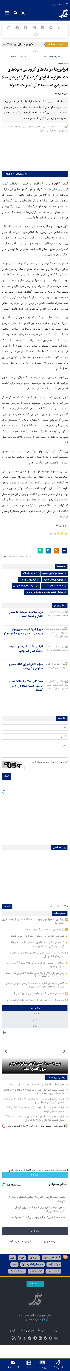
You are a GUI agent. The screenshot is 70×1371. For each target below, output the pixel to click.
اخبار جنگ (58, 1368)
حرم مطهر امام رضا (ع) (32, 1264)
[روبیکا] (59, 28)
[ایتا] (34, 28)
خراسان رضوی (53, 1271)
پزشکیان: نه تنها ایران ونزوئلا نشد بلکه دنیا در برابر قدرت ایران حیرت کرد (33, 921)
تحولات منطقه (56, 45)
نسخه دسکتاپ (35, 1283)
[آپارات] (36, 35)
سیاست (35, 51)
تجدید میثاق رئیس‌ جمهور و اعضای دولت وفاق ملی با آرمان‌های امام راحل (37, 954)
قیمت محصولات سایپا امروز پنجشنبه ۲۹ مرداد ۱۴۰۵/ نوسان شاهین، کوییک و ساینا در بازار (34, 1100)
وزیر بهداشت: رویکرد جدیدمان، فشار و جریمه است (25, 614)
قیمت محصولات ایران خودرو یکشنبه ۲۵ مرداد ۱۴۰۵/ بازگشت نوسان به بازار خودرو (33, 1109)
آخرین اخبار (13, 1368)
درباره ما (55, 1330)
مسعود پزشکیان (17, 1271)
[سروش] (25, 28)
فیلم (29, 1368)
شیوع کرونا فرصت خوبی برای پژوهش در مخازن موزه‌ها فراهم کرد (23, 631)
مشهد (14, 1264)
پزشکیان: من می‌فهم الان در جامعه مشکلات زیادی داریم (35, 1000)
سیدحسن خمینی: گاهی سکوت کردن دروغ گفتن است (37, 993)
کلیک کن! (35, 1175)
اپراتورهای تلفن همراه (53, 579)
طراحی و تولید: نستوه (33, 1319)
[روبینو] (51, 28)
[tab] (35, 1008)
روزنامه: (65, 905)
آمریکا (21, 1257)
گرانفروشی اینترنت (28, 579)
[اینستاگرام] (8, 28)
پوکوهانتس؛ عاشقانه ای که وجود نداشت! (43, 929)
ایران (12, 1257)
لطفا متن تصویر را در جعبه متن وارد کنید (50, 762)
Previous (64, 1051)
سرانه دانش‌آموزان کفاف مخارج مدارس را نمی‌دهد (26, 666)
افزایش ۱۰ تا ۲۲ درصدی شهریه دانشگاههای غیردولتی (26, 649)
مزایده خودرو (50, 1241)
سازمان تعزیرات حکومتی (24, 585)
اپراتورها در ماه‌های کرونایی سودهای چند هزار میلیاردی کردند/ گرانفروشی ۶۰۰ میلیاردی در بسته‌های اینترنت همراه (35, 78)
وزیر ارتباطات (29, 573)
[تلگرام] (17, 28)
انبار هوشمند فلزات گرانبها (19, 1241)
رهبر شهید (33, 1257)
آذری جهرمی (63, 63)
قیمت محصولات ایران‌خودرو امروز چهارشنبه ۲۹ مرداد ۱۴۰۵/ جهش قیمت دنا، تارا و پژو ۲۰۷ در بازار (34, 1118)
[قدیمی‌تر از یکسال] (56, 616)
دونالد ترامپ (54, 1264)
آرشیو (12, 1330)
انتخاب (7, 906)
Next (5, 1051)
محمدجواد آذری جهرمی (52, 573)
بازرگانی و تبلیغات (26, 1330)
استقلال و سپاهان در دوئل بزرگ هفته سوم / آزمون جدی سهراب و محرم (35, 964)
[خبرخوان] (14, 1338)
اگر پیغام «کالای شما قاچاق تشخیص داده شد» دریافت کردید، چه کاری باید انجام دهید (36, 944)
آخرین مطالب (60, 913)
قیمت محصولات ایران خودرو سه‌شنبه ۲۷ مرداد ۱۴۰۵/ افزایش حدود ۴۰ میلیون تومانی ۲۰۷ (33, 1092)
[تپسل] (4, 1126)
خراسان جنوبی (35, 1271)
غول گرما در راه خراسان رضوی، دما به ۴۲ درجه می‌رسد (37, 1085)
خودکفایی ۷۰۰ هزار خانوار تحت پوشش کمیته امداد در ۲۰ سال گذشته (26, 686)
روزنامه (42, 1368)
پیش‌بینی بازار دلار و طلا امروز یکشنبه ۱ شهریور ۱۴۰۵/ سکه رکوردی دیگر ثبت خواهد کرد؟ (34, 975)
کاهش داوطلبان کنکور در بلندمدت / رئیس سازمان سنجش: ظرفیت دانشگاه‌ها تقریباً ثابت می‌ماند (34, 985)
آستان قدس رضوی (51, 1257)
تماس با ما (42, 1330)
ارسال (6, 776)
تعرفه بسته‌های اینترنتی (53, 585)
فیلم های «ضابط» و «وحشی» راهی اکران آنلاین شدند (37, 936)
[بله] (42, 28)
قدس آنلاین (61, 13)
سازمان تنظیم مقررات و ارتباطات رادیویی (44, 592)
